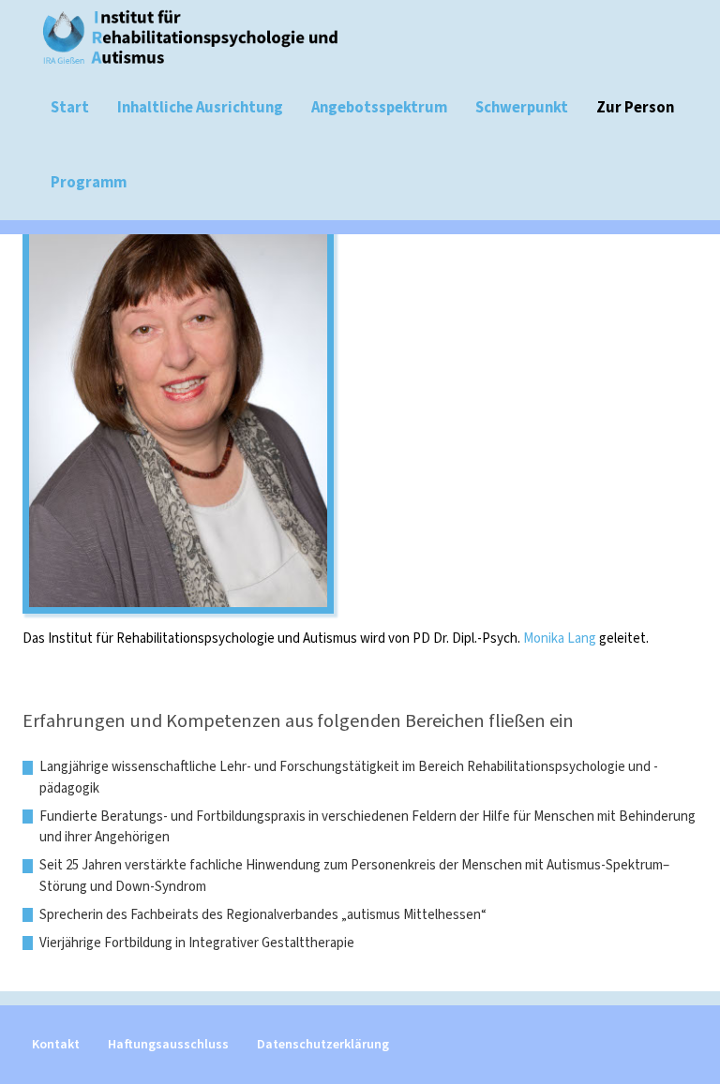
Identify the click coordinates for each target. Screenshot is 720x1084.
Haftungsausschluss (168, 1044)
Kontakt (56, 1044)
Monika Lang (559, 638)
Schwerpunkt (521, 108)
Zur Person (635, 108)
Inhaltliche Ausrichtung (200, 108)
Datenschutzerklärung (323, 1044)
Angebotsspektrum (379, 108)
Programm (89, 182)
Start (70, 108)
